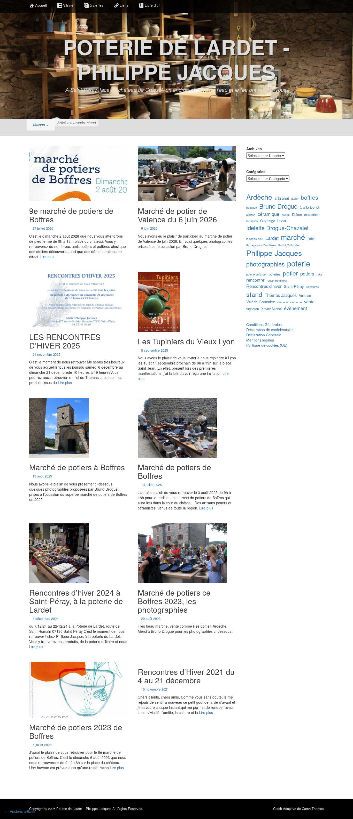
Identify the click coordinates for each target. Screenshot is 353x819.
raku (319, 274)
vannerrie (296, 302)
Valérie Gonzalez (260, 301)
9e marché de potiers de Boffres (71, 215)
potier (290, 273)
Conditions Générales (264, 324)
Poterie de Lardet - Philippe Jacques (176, 59)
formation (252, 221)
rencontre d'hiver (277, 280)
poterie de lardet (256, 274)
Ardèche (259, 197)
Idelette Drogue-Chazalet (277, 228)
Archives (254, 148)
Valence (305, 295)
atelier (295, 198)
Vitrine (68, 5)
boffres (309, 197)
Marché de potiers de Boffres (174, 471)
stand (254, 294)
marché (293, 237)
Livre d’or (152, 5)
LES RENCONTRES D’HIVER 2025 (65, 341)
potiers (307, 273)
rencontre (255, 280)
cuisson (250, 215)
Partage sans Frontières (261, 245)
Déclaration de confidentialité (270, 329)
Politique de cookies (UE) (266, 345)
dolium (286, 215)
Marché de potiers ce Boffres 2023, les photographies (174, 601)
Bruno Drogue (278, 206)
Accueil (41, 5)
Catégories (255, 171)
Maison (40, 124)
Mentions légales (260, 340)
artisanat (281, 198)
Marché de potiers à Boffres (77, 467)
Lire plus (47, 256)
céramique (268, 214)
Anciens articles (20, 811)
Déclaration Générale (263, 334)
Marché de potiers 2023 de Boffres (75, 731)
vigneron (252, 308)
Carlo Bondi (309, 207)
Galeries (96, 5)
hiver (282, 220)
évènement (295, 308)
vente (309, 302)
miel (312, 238)
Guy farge (267, 220)
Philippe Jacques (274, 252)
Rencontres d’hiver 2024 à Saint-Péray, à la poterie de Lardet (76, 601)
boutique (251, 207)
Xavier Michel (271, 308)
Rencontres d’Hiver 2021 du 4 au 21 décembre (186, 676)
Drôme (297, 214)
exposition (311, 214)
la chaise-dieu (254, 239)
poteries (275, 274)
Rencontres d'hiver (264, 286)
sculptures (312, 287)
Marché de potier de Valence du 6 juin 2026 (177, 215)
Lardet (272, 238)
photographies (265, 264)
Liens (124, 5)
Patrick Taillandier (289, 245)
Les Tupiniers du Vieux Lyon (186, 341)
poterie (298, 263)
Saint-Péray (294, 286)
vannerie (282, 302)
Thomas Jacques (281, 295)
